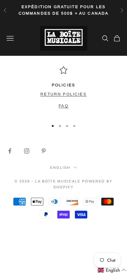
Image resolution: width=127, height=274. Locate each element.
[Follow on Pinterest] (43, 151)
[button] (112, 270)
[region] (63, 90)
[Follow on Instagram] (26, 151)
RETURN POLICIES (63, 94)
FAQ (63, 106)
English (60, 167)
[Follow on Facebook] (10, 151)
